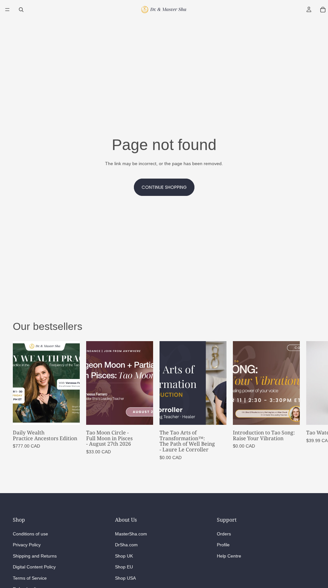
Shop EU (124, 566)
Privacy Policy (27, 545)
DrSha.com (126, 545)
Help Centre (229, 556)
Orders (224, 533)
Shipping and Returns (35, 556)
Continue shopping (164, 187)
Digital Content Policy (34, 566)
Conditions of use (30, 533)
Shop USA (125, 578)
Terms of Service (30, 578)
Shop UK (124, 556)
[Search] (21, 10)
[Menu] (7, 9)
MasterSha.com (131, 533)
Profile (223, 545)
